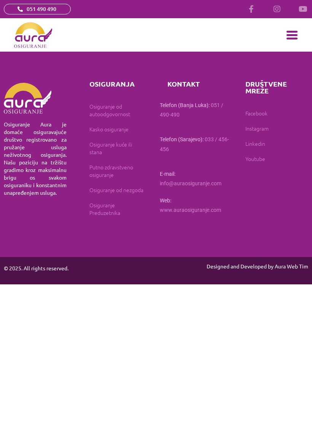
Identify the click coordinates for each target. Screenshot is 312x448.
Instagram (257, 128)
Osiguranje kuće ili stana (110, 148)
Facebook (256, 113)
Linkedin (255, 143)
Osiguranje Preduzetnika (104, 208)
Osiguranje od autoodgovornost (109, 110)
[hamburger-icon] (292, 35)
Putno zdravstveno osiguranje (111, 170)
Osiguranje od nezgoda (116, 190)
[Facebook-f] (251, 9)
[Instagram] (277, 9)
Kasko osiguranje (109, 129)
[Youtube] (303, 9)
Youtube (255, 158)
